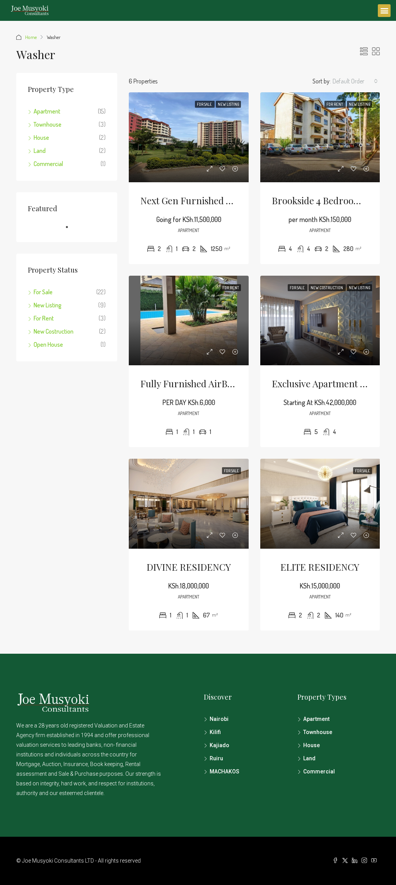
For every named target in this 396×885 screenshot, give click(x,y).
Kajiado (219, 745)
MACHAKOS (224, 771)
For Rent (335, 104)
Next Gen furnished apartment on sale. (224, 200)
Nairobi (219, 719)
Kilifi (215, 732)
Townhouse (47, 124)
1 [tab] (71, 230)
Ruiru (216, 758)
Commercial (48, 164)
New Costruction (327, 287)
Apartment (47, 111)
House (41, 137)
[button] (384, 10)
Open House (48, 344)
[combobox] (355, 81)
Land (40, 150)
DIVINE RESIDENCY (189, 567)
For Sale (205, 104)
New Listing (228, 104)
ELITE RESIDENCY (319, 567)
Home (31, 37)
